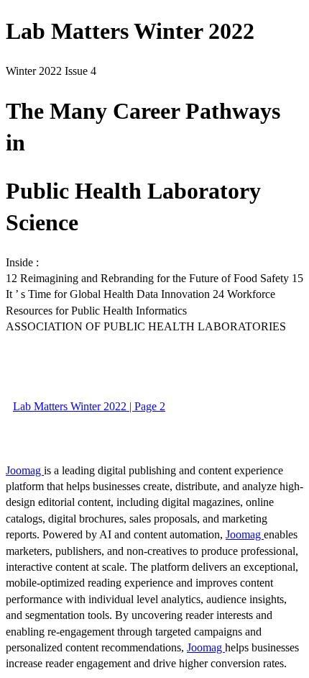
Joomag (25, 470)
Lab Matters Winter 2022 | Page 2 (89, 406)
